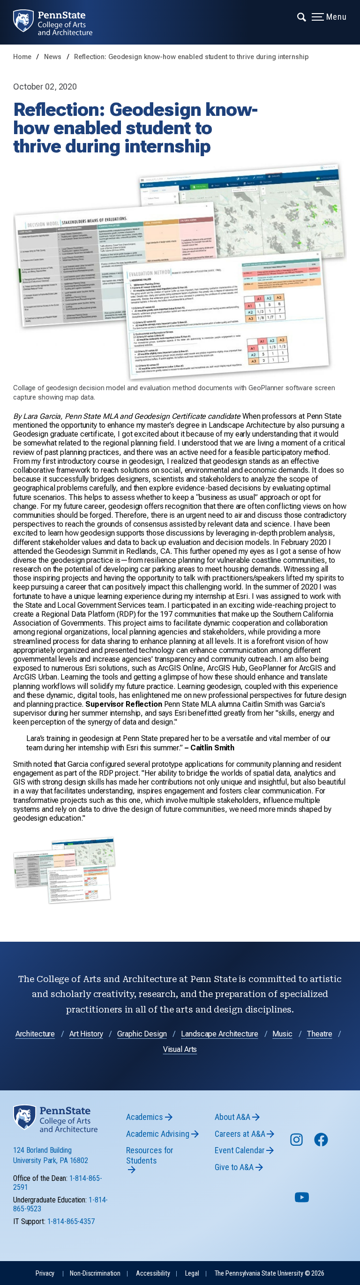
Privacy (45, 1273)
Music (282, 1033)
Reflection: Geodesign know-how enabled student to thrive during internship (191, 57)
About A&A (232, 1117)
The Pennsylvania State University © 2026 (269, 1273)
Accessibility (153, 1273)
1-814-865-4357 (71, 1221)
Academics (144, 1117)
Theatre (319, 1033)
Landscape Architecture (219, 1033)
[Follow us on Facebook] (322, 1144)
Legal (192, 1273)
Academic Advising (157, 1134)
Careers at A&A (240, 1134)
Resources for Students (149, 1155)
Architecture (35, 1033)
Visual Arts (180, 1049)
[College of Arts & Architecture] (59, 22)
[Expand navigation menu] (302, 16)
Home (22, 57)
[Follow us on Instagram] (297, 1144)
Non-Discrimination (95, 1273)
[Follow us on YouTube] (303, 1201)
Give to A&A (234, 1167)
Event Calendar (239, 1150)
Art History (86, 1033)
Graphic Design (141, 1033)
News (53, 57)
